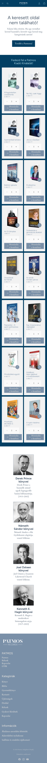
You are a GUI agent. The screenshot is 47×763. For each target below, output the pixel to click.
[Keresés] (7, 3)
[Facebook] (19, 759)
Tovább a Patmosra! (23, 43)
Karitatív (5, 694)
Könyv (5, 681)
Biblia (4, 686)
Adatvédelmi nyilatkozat (12, 735)
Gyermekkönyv (9, 690)
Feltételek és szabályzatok (23, 754)
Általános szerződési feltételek (15, 731)
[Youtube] (27, 759)
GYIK (4, 666)
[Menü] (2, 3)
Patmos (5, 657)
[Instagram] (23, 759)
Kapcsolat (6, 663)
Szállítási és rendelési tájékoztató (16, 740)
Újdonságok (7, 698)
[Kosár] (44, 3)
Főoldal (5, 703)
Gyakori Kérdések (10, 711)
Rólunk (5, 660)
